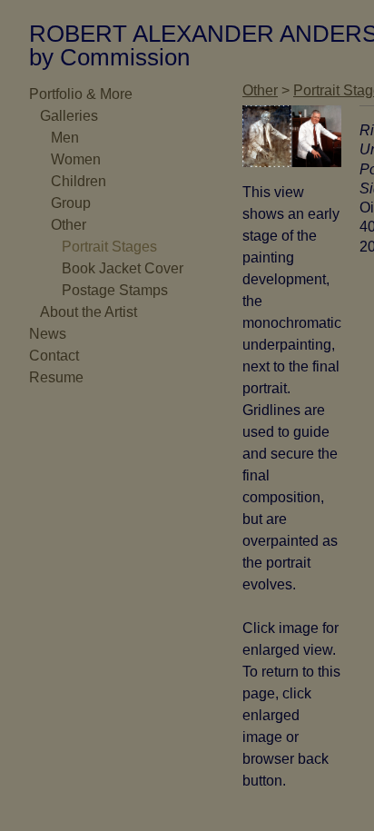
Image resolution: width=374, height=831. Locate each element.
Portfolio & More (81, 94)
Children (78, 181)
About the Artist (88, 312)
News (47, 333)
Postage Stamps (115, 290)
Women (76, 159)
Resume (56, 377)
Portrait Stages (109, 246)
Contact (54, 355)
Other (68, 224)
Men (65, 137)
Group (71, 203)
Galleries (69, 116)
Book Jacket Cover (122, 268)
